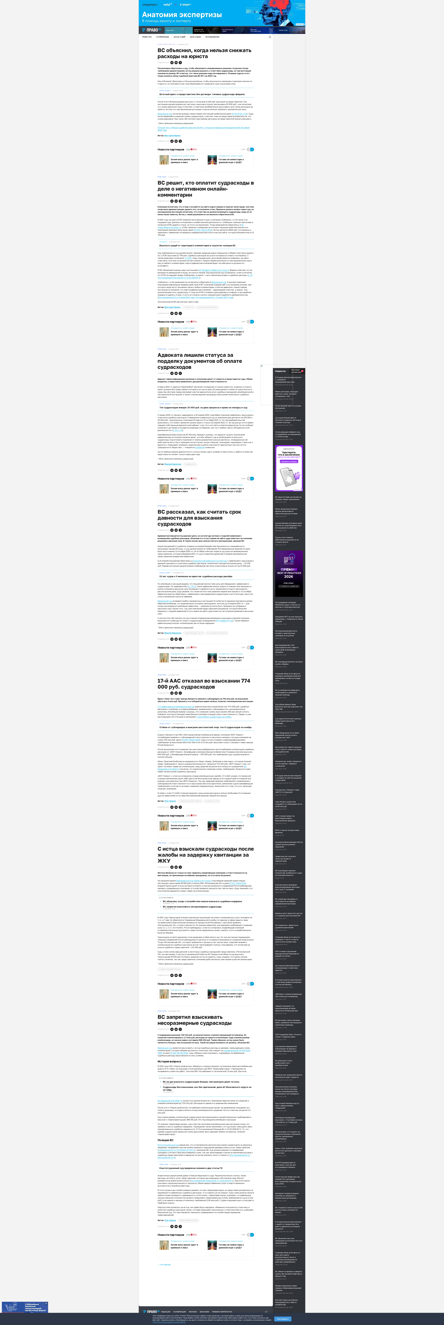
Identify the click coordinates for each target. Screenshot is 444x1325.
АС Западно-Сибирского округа (214, 270)
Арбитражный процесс (191, 801)
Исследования (212, 37)
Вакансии (204, 1312)
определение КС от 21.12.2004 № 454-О (176, 1150)
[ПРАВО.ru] (151, 30)
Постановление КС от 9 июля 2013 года (176, 297)
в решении (200, 447)
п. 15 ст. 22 (177, 430)
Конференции (162, 37)
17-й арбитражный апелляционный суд (176, 706)
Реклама (193, 1312)
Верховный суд (165, 114)
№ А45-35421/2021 (203, 230)
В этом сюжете (166, 898)
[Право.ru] (151, 1311)
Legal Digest (165, 90)
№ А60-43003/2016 (190, 740)
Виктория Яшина (172, 135)
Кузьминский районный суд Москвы (210, 561)
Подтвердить (283, 1319)
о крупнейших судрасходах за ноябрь (213, 717)
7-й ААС (188, 258)
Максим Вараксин (172, 464)
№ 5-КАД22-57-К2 (224, 621)
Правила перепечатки (222, 1312)
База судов (195, 37)
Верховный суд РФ (195, 633)
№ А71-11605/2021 (237, 883)
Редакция (165, 1312)
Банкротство (213, 801)
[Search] (270, 37)
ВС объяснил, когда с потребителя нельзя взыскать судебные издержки (202, 901)
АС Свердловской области (170, 1101)
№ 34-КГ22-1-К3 (239, 114)
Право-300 (147, 37)
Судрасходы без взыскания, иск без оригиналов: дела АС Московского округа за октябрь (207, 1088)
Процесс (163, 242)
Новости (190, 307)
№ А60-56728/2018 (179, 1053)
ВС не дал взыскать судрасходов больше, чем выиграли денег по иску (201, 1081)
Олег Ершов (170, 801)
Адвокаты (191, 464)
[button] (172, 62)
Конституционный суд (168, 1145)
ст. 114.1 (192, 586)
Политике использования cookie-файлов (169, 1322)
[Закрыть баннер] (46, 1303)
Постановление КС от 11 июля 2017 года (214, 297)
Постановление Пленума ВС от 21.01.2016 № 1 (212, 1181)
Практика (163, 1164)
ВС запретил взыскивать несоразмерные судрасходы (192, 906)
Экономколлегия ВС (208, 307)
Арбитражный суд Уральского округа (194, 881)
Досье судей (179, 37)
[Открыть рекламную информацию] (301, 490)
